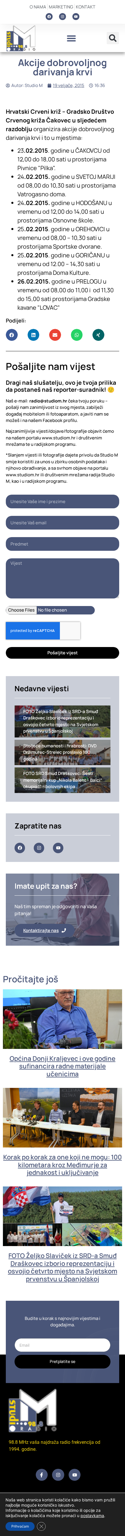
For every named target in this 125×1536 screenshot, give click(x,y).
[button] (71, 38)
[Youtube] (75, 16)
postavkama (92, 1515)
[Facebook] (49, 16)
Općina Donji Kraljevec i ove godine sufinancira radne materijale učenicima (62, 1066)
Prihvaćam (20, 1526)
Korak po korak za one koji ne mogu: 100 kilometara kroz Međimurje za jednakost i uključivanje (62, 1165)
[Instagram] (62, 16)
